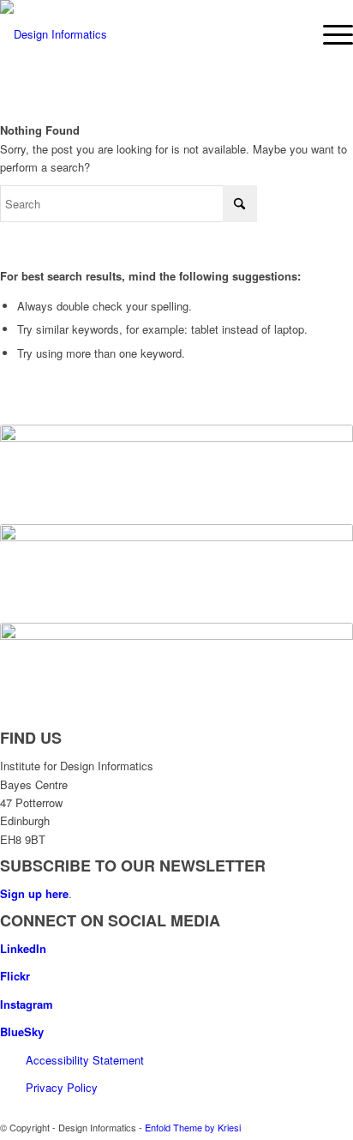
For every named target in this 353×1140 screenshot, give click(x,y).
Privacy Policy (62, 1087)
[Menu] (329, 34)
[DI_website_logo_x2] (141, 34)
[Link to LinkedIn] (289, 1127)
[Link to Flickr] (314, 1127)
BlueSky (22, 1031)
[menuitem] (329, 34)
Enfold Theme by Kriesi (193, 1127)
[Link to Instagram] (340, 1127)
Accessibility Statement (85, 1060)
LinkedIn (23, 948)
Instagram (26, 1004)
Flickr (15, 976)
